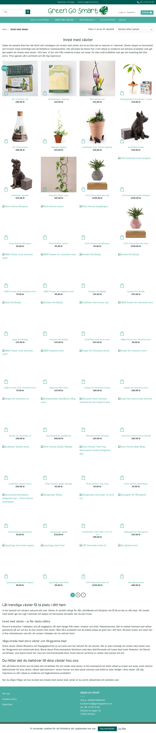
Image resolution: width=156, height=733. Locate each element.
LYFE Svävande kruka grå (97, 195)
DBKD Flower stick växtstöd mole (20, 291)
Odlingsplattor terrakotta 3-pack (136, 99)
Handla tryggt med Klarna (88, 2)
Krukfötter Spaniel (20, 195)
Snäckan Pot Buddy (59, 339)
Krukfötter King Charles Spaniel (97, 147)
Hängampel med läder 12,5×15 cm (97, 533)
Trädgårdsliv (86, 20)
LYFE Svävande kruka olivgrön (136, 195)
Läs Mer (122, 728)
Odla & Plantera (39, 20)
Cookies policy (9, 699)
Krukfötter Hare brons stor (97, 339)
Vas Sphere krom (136, 582)
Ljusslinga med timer (59, 582)
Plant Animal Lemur (58, 243)
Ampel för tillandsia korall (97, 388)
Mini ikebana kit (97, 99)
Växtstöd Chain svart (58, 195)
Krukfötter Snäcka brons (20, 484)
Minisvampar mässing (58, 99)
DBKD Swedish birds (58, 388)
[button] (127, 12)
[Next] (83, 595)
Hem (4, 29)
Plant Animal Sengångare (97, 243)
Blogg (122, 20)
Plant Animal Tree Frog (97, 484)
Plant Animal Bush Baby (135, 484)
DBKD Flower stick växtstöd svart (20, 388)
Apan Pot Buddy (20, 339)
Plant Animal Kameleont (20, 532)
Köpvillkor (7, 704)
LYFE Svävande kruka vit (97, 582)
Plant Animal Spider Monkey (58, 484)
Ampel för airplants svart (136, 388)
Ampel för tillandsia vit (20, 436)
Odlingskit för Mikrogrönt (136, 532)
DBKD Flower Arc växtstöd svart (136, 339)
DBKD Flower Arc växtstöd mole (59, 291)
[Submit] (28, 12)
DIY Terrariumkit (20, 147)
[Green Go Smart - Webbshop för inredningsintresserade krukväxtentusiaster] (78, 10)
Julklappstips (107, 20)
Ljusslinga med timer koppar (20, 582)
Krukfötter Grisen (136, 147)
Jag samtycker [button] (107, 728)
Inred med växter (64, 20)
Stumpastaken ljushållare (58, 436)
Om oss (6, 693)
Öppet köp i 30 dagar (65, 2)
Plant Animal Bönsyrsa (20, 243)
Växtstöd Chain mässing (97, 436)
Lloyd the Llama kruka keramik (136, 436)
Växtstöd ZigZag (58, 147)
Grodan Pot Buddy (136, 291)
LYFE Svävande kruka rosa (136, 243)
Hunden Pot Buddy (97, 291)
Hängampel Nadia (58, 532)
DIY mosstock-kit (20, 99)
